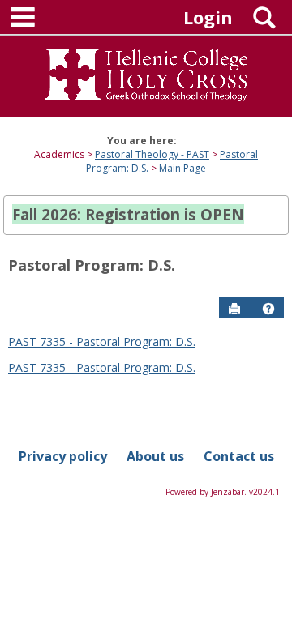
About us (155, 456)
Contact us (239, 456)
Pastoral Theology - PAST (152, 154)
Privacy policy (63, 456)
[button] (268, 308)
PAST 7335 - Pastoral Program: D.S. (101, 341)
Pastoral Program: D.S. (91, 265)
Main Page (182, 168)
